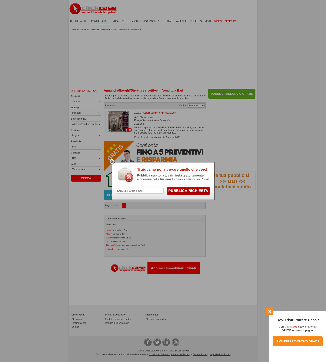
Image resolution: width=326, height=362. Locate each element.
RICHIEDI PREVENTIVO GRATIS (297, 341)
